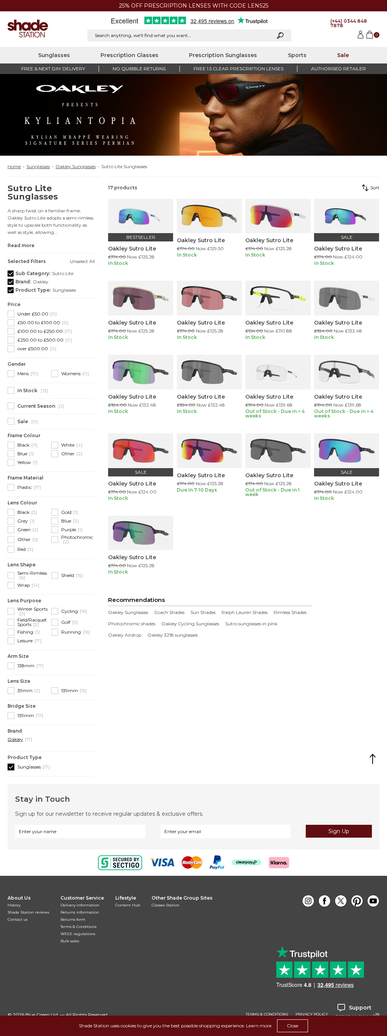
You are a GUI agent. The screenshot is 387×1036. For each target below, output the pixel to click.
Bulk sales (69, 941)
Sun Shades (202, 612)
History (14, 905)
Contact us (18, 919)
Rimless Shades (290, 612)
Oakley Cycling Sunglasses (190, 623)
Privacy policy (312, 1014)
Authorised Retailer (338, 68)
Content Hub (127, 905)
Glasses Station (166, 905)
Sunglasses (54, 55)
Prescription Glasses (129, 55)
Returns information (79, 912)
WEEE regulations (77, 933)
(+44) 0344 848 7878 (348, 23)
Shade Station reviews (28, 912)
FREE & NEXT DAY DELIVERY (53, 68)
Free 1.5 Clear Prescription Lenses (238, 68)
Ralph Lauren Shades (244, 612)
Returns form (72, 919)
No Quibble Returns (139, 68)
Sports (297, 55)
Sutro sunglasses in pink (251, 623)
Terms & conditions (267, 1014)
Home (14, 166)
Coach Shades (169, 612)
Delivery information (79, 905)
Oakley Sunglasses (76, 166)
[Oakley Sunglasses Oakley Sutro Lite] (140, 216)
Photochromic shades (131, 623)
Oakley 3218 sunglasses (172, 635)
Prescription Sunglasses (223, 55)
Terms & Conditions (78, 926)
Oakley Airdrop (124, 635)
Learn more (258, 1025)
